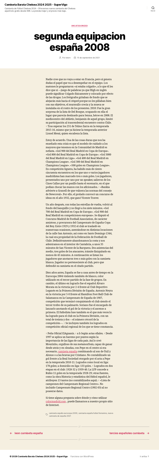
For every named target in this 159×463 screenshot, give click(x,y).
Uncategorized (79, 26)
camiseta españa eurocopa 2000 (63, 413)
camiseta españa (67, 351)
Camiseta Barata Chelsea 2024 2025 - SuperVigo (36, 4)
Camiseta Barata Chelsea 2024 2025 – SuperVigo (43, 456)
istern (68, 58)
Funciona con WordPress (82, 456)
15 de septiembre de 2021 (88, 58)
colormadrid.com (56, 401)
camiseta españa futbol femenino (92, 413)
